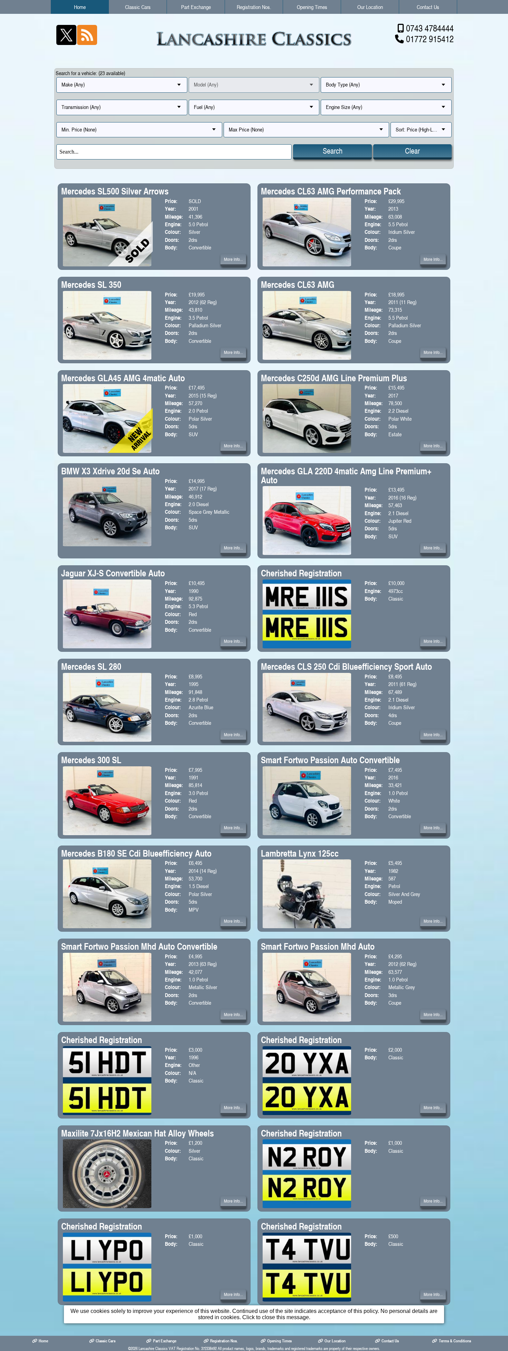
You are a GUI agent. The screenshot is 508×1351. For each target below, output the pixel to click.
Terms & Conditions (455, 1340)
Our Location (370, 6)
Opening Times (312, 6)
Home (80, 6)
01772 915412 (430, 39)
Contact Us (428, 6)
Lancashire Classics (153, 1348)
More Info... (233, 259)
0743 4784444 (430, 28)
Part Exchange (196, 6)
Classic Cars (138, 6)
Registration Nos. (254, 6)
